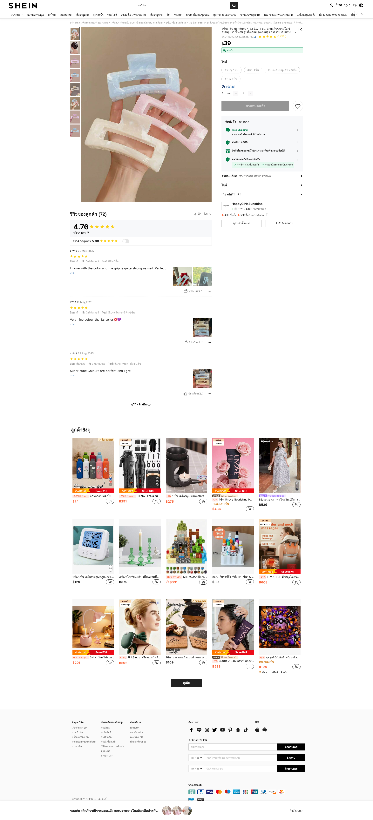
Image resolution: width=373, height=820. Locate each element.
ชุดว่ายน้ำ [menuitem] (98, 14)
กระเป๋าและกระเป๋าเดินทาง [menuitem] (278, 14)
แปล (72, 273)
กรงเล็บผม (158, 22)
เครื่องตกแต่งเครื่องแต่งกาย (94, 22)
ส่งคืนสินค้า (106, 732)
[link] (339, 5)
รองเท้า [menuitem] (178, 14)
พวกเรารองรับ (195, 785)
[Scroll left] (357, 14)
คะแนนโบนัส (136, 737)
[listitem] (93, 475)
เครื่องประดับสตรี (119, 22)
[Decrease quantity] (235, 93)
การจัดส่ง (105, 727)
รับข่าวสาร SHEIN (197, 740)
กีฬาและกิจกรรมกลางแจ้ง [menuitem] (333, 14)
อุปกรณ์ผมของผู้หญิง (140, 22)
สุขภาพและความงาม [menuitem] (224, 14)
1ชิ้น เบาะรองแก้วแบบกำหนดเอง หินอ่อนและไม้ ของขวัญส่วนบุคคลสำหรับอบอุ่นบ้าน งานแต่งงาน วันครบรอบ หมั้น (186, 657)
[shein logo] (23, 5)
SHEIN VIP (106, 755)
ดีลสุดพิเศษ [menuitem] (66, 14)
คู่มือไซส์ (105, 751)
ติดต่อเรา (134, 727)
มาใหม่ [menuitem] (52, 14)
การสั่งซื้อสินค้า (108, 741)
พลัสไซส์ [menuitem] (112, 14)
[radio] (231, 70)
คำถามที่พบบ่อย (138, 741)
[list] (219, 730)
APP (256, 722)
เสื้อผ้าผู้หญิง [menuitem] (82, 14)
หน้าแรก (74, 22)
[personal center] (331, 5)
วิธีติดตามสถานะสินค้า (112, 746)
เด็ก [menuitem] (168, 14)
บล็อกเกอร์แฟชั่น (80, 737)
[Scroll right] (361, 14)
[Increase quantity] (250, 93)
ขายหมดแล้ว (255, 106)
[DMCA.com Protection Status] (200, 799)
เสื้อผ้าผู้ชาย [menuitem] (156, 14)
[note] (93, 490)
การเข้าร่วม (78, 732)
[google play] (264, 731)
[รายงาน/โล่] (209, 291)
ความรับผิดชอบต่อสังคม (84, 741)
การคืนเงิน (106, 737)
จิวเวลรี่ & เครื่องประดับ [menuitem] (133, 14)
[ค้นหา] (234, 5)
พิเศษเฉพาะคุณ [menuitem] (35, 14)
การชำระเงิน (136, 732)
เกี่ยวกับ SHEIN (79, 727)
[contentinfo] (246, 792)
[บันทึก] (298, 106)
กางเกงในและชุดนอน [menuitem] (197, 14)
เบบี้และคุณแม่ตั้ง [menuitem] (306, 14)
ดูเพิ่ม (186, 683)
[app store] (257, 731)
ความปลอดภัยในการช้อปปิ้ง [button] (246, 159)
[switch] (125, 241)
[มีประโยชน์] (185, 291)
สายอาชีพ (77, 746)
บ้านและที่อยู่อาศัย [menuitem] (250, 14)
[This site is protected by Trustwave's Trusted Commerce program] (191, 799)
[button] (354, 5)
